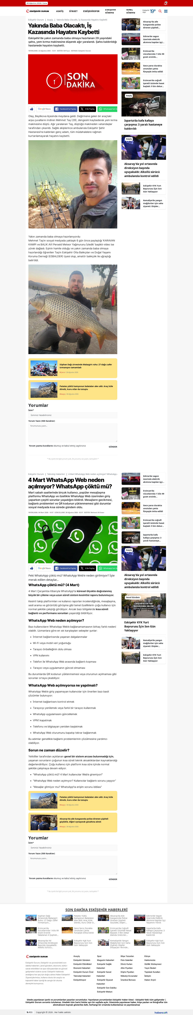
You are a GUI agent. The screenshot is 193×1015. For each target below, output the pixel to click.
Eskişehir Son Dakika (106, 988)
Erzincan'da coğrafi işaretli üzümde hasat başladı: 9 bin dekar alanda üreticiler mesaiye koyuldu (153, 83)
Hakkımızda (149, 960)
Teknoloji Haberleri (56, 474)
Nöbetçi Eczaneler (129, 976)
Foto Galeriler (127, 960)
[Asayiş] (144, 103)
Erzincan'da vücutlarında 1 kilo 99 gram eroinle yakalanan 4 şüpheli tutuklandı (153, 54)
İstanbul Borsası (128, 980)
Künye (147, 956)
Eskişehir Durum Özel (83, 972)
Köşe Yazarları (127, 956)
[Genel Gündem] (144, 605)
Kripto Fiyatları (127, 972)
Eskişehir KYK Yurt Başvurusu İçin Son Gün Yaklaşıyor (152, 188)
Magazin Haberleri (105, 960)
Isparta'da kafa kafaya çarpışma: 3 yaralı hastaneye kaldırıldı (143, 124)
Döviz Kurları (126, 964)
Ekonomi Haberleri (81, 968)
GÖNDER (113, 446)
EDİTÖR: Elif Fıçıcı (63, 51)
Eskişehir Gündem (81, 960)
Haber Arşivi (150, 980)
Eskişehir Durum (36, 19)
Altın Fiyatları (127, 968)
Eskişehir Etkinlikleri (82, 964)
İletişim (147, 976)
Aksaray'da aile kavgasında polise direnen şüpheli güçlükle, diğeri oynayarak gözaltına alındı (153, 24)
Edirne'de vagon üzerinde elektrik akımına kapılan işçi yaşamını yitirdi (152, 39)
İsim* (31, 410)
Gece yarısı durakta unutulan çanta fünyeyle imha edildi (153, 68)
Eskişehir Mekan (104, 991)
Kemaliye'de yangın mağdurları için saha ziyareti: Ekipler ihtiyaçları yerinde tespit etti (153, 203)
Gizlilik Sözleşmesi (152, 964)
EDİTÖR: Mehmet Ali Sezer (94, 512)
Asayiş (50, 19)
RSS (30, 1012)
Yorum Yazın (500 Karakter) (41, 421)
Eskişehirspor (79, 980)
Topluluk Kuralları (152, 972)
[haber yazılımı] (161, 1012)
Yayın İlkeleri (150, 968)
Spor (99, 956)
